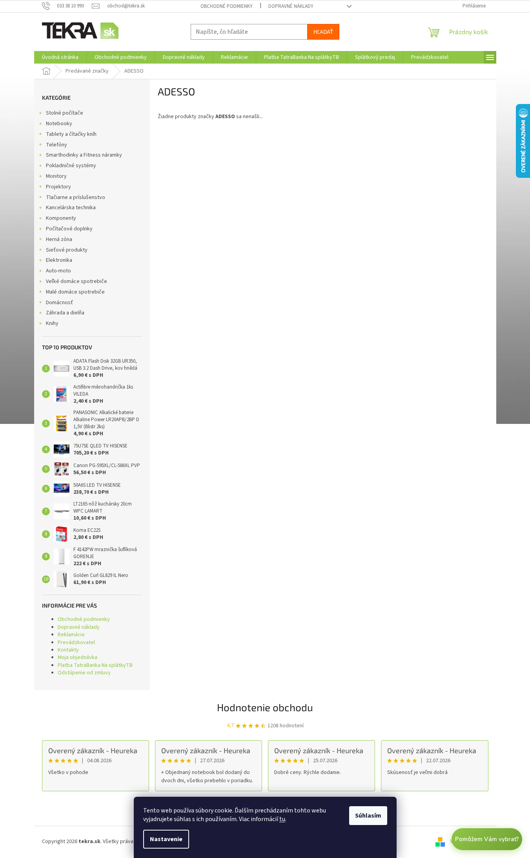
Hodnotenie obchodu (265, 707)
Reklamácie (71, 635)
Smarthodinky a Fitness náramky (84, 155)
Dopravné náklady (290, 6)
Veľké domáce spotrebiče (76, 281)
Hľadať (323, 31)
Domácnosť (59, 303)
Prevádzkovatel (76, 642)
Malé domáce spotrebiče (75, 292)
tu (282, 819)
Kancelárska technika (71, 208)
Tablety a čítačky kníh (71, 134)
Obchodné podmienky (226, 6)
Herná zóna (59, 239)
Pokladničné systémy (71, 166)
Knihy (52, 323)
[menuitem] (60, 57)
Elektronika (59, 260)
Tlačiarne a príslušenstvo (75, 197)
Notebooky (59, 124)
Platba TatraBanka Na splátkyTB (95, 665)
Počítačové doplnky (69, 229)
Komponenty (61, 218)
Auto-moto (58, 271)
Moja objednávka (77, 657)
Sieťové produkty (66, 250)
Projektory (58, 187)
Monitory (56, 176)
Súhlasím (368, 815)
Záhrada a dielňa (65, 313)
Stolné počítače (64, 113)
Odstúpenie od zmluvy (84, 673)
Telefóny (56, 145)
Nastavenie (166, 839)
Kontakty (68, 650)
